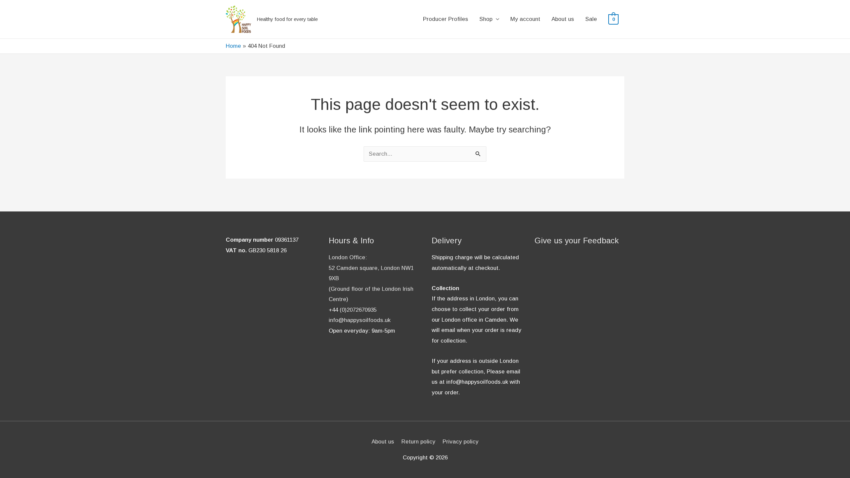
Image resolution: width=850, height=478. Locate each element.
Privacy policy (460, 441)
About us (563, 19)
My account (525, 19)
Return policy (418, 441)
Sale (591, 19)
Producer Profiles (445, 19)
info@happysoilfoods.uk (359, 320)
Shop (485, 19)
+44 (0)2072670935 (353, 310)
